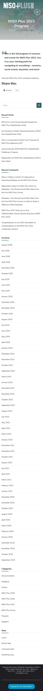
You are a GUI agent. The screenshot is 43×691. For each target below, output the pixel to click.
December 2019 (8, 543)
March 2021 (6, 480)
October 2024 (7, 313)
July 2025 (5, 279)
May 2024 (6, 336)
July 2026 (5, 250)
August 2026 (7, 245)
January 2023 (7, 382)
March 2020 (6, 525)
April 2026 (6, 262)
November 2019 (8, 548)
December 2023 (8, 354)
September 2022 (8, 405)
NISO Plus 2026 (8, 599)
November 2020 (8, 502)
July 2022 (5, 417)
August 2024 (7, 319)
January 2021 (7, 491)
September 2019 (8, 560)
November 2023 (8, 359)
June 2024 (6, 331)
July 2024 (5, 325)
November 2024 (8, 308)
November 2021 (8, 451)
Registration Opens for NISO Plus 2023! (18, 186)
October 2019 (7, 554)
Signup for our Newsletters (21, 686)
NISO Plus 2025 (8, 593)
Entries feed (6, 643)
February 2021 (8, 485)
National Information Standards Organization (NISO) (20, 667)
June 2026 (6, 256)
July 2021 (5, 468)
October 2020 (7, 508)
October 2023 (7, 365)
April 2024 (6, 342)
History (4, 587)
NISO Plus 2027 (8, 604)
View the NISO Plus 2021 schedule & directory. (20, 78)
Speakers (5, 621)
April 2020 (6, 520)
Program (5, 616)
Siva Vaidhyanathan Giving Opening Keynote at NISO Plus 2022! (21, 213)
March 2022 (6, 434)
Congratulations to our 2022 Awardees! (17, 222)
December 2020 (8, 497)
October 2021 (7, 457)
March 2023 (6, 376)
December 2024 (8, 302)
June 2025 (6, 285)
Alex (3, 177)
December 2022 (8, 388)
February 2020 (8, 531)
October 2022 (7, 399)
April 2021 (6, 474)
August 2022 (7, 411)
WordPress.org (8, 655)
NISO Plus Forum (8, 610)
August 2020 (7, 514)
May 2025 (6, 291)
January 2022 (7, 440)
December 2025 (8, 268)
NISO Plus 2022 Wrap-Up (12, 210)
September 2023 (8, 371)
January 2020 (7, 537)
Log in (4, 637)
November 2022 (8, 394)
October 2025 (7, 273)
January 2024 (7, 348)
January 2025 (7, 296)
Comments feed (8, 649)
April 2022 (6, 428)
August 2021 (7, 462)
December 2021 (8, 445)
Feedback (5, 581)
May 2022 (6, 422)
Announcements (8, 576)
